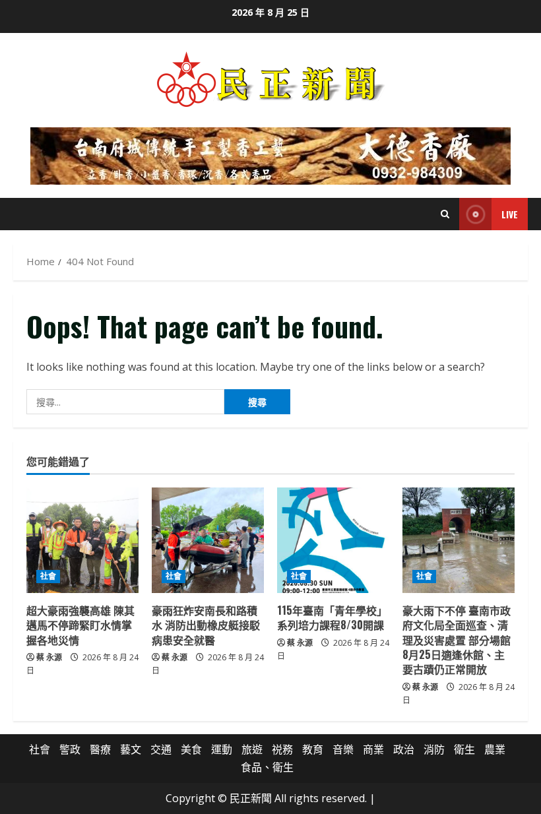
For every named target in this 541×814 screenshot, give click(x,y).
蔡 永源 (49, 657)
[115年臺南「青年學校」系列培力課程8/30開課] (333, 540)
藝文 (130, 749)
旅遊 (252, 749)
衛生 (464, 749)
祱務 (282, 749)
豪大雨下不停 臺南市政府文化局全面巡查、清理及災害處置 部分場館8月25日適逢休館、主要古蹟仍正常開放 (456, 639)
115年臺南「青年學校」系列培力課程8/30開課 (332, 617)
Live (509, 214)
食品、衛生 (267, 767)
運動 (221, 749)
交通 (161, 749)
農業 (494, 749)
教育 (312, 749)
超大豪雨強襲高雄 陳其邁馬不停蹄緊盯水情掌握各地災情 (80, 625)
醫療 (100, 749)
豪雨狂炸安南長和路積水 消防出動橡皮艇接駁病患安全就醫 (206, 625)
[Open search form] (445, 214)
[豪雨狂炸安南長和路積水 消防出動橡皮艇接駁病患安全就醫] (208, 540)
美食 (191, 749)
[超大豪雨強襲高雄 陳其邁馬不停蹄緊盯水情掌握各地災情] (82, 540)
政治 (403, 749)
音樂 (343, 749)
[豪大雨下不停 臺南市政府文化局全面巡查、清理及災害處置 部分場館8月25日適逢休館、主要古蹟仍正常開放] (458, 540)
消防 (434, 749)
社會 (48, 576)
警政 (69, 749)
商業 (373, 749)
